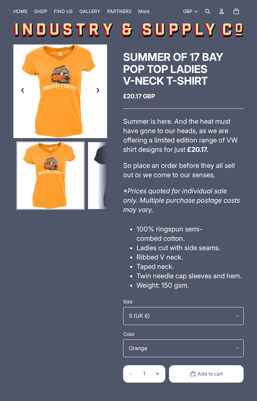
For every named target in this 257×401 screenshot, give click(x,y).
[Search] (207, 11)
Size (128, 301)
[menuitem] (144, 11)
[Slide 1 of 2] (50, 175)
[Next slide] (99, 91)
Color (129, 334)
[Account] (221, 11)
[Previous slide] (20, 91)
